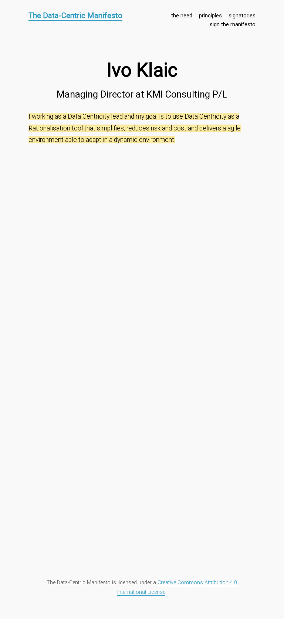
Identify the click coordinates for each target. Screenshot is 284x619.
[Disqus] (142, 242)
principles (210, 15)
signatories (242, 15)
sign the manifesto (233, 24)
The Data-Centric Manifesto (75, 15)
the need (181, 15)
